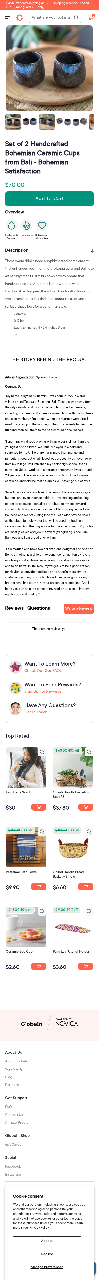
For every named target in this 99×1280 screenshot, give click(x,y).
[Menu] (7, 17)
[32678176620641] (38, 807)
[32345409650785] (38, 886)
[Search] (76, 18)
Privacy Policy (39, 1228)
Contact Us (14, 1115)
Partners (12, 1085)
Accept (47, 1241)
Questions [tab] (38, 608)
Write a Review (78, 608)
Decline (47, 1254)
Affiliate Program (18, 1123)
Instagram (13, 1175)
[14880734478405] (85, 807)
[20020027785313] (85, 886)
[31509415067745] (38, 966)
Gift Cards (13, 1145)
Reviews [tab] (14, 608)
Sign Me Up (14, 1070)
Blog (8, 1077)
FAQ (8, 1107)
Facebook (13, 1167)
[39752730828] (85, 966)
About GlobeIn (16, 1062)
